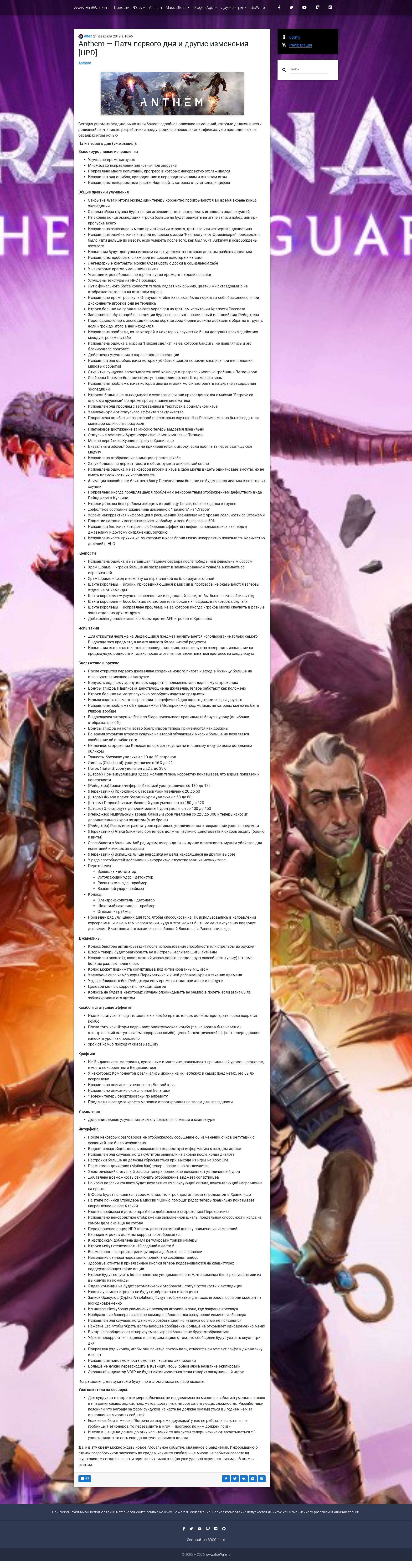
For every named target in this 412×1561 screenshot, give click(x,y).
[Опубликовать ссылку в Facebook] (226, 1478)
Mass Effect (176, 7)
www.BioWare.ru (91, 7)
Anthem (155, 7)
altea (87, 36)
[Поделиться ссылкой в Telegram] (253, 1478)
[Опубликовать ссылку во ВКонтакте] (244, 1478)
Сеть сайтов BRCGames (206, 1540)
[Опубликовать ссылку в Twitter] (235, 1478)
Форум (139, 7)
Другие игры (232, 7)
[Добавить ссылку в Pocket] (262, 1478)
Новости (121, 7)
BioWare (258, 7)
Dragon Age (203, 7)
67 (87, 1479)
